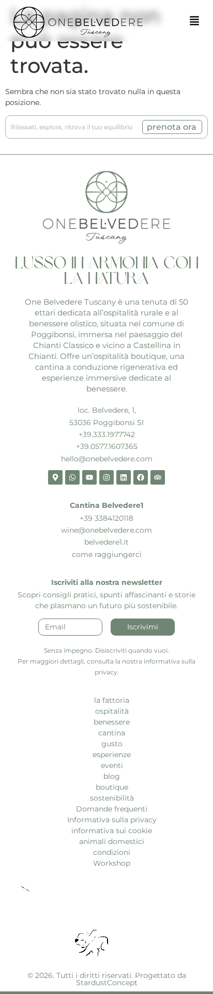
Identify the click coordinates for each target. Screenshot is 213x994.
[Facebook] (140, 477)
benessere (112, 722)
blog (111, 776)
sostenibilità (112, 798)
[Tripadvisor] (157, 477)
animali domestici (111, 841)
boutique (112, 787)
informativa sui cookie (111, 830)
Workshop (111, 863)
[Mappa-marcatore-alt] (55, 477)
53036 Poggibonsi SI (106, 422)
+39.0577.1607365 (107, 446)
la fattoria (111, 700)
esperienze (112, 754)
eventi (112, 765)
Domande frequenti (111, 809)
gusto (112, 743)
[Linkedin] (123, 477)
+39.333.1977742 (107, 434)
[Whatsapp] (72, 477)
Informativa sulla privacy (112, 819)
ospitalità (112, 711)
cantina (111, 732)
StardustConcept (107, 982)
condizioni (111, 852)
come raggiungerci (107, 554)
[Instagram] (106, 477)
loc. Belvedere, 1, (107, 410)
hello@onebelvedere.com (107, 458)
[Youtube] (89, 477)
